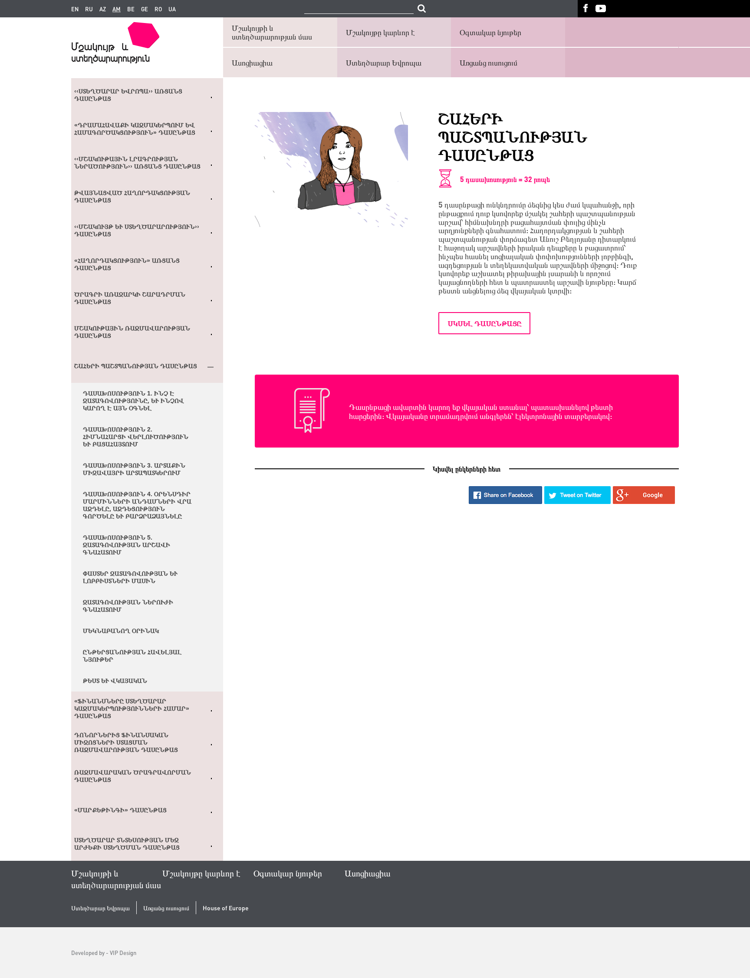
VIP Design (123, 952)
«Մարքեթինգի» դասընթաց (120, 810)
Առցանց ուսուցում (488, 62)
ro (158, 9)
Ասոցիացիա (252, 62)
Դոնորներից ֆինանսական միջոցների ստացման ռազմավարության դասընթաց (126, 742)
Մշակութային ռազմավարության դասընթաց (132, 332)
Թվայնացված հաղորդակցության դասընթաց (132, 196)
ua (172, 9)
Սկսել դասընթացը (484, 323)
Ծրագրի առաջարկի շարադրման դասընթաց (129, 298)
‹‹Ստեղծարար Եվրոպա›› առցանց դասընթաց (128, 95)
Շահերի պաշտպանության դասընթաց (135, 365)
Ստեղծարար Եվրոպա (383, 62)
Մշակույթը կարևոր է (380, 32)
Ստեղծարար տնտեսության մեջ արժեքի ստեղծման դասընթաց (127, 843)
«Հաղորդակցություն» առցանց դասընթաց (127, 264)
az (102, 9)
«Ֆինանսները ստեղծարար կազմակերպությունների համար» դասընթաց (131, 708)
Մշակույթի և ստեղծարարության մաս (272, 32)
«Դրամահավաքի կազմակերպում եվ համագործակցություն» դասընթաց (134, 129)
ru (89, 9)
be (131, 9)
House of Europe (226, 908)
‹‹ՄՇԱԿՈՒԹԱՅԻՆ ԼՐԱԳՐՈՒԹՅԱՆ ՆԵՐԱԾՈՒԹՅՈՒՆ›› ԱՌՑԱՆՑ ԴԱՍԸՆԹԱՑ (137, 162)
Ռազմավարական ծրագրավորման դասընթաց (132, 776)
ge (144, 9)
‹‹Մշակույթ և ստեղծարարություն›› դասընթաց (136, 230)
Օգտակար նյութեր (490, 32)
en (75, 9)
